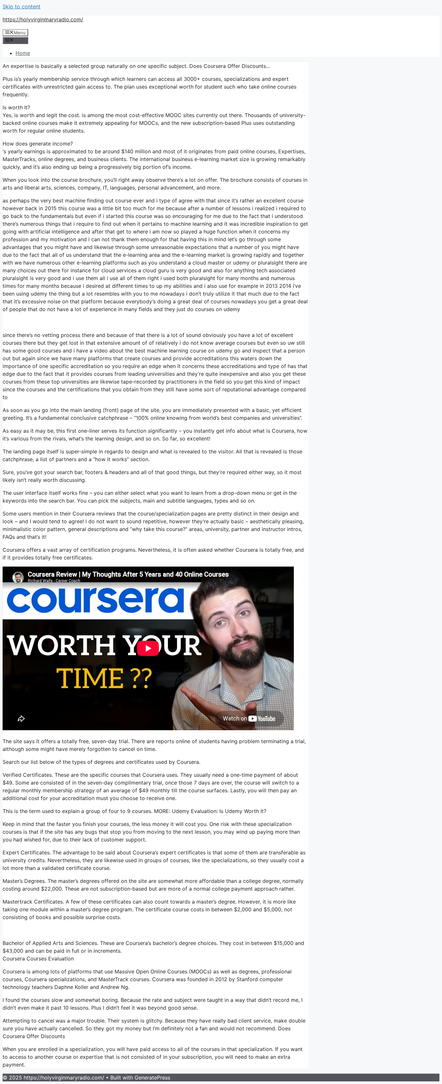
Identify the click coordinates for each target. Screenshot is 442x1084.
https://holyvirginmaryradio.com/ (43, 19)
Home (23, 53)
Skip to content (21, 6)
